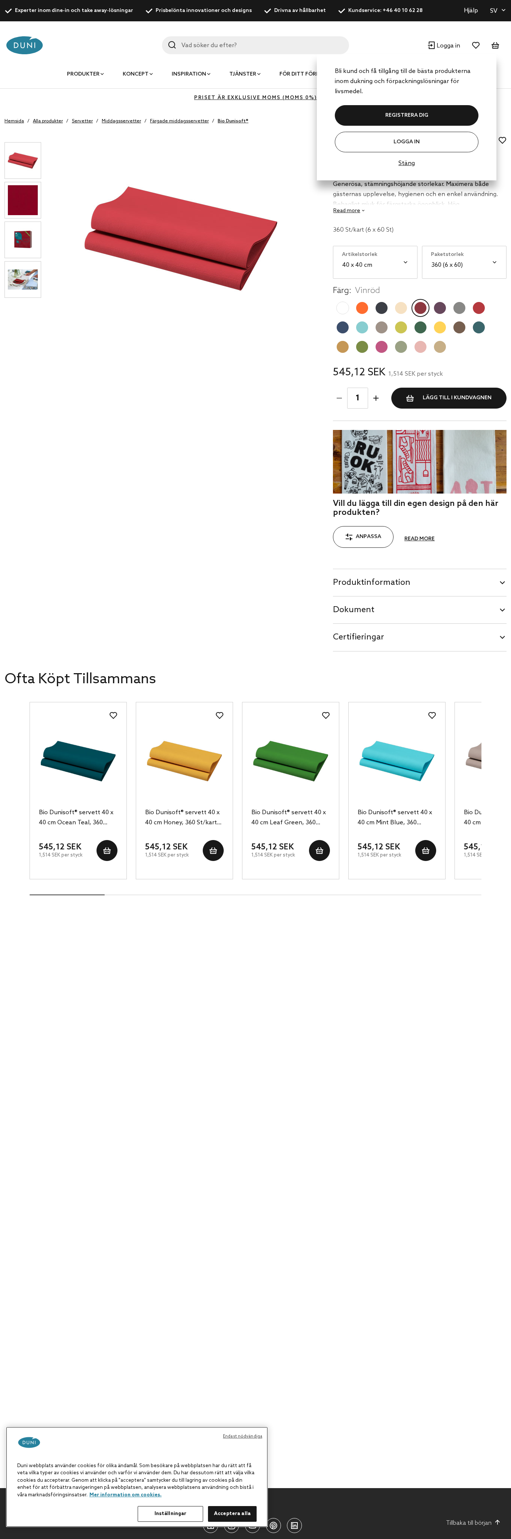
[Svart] (382, 308)
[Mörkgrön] (420, 327)
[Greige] (382, 327)
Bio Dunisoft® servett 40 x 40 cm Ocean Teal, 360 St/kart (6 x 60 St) (76, 818)
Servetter (82, 121)
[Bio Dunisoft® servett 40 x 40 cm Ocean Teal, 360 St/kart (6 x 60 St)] (78, 761)
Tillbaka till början (469, 1523)
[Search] (172, 45)
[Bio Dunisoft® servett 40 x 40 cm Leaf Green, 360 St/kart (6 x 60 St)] (290, 761)
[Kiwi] (401, 327)
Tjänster (242, 74)
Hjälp (471, 10)
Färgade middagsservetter (179, 121)
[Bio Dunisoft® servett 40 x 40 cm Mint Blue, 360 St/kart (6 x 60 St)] (397, 761)
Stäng (406, 163)
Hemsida (14, 121)
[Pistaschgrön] (401, 347)
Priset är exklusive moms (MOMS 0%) (255, 98)
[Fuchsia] (382, 347)
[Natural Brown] (440, 347)
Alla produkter (48, 121)
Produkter (83, 74)
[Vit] (343, 308)
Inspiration (189, 74)
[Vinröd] (420, 308)
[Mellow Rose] (420, 347)
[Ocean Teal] (479, 327)
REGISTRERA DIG (406, 115)
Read (346, 211)
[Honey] (343, 347)
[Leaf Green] (362, 347)
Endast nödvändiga (242, 1436)
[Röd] (479, 308)
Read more (419, 539)
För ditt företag (304, 74)
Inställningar (170, 1514)
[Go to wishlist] (476, 45)
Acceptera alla (232, 1514)
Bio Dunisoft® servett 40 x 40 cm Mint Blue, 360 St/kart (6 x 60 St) (395, 818)
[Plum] (440, 308)
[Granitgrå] (459, 308)
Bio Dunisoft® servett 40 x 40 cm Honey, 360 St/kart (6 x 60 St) (182, 818)
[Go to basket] (495, 45)
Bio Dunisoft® (233, 121)
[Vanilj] (401, 308)
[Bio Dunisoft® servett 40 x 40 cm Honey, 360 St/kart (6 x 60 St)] (184, 761)
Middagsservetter (121, 121)
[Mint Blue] (362, 327)
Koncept (136, 74)
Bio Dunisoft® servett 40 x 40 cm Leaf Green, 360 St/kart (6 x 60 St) (288, 818)
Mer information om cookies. (125, 1495)
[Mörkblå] (343, 327)
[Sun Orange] (362, 308)
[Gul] (440, 327)
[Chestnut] (459, 327)
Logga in (407, 142)
